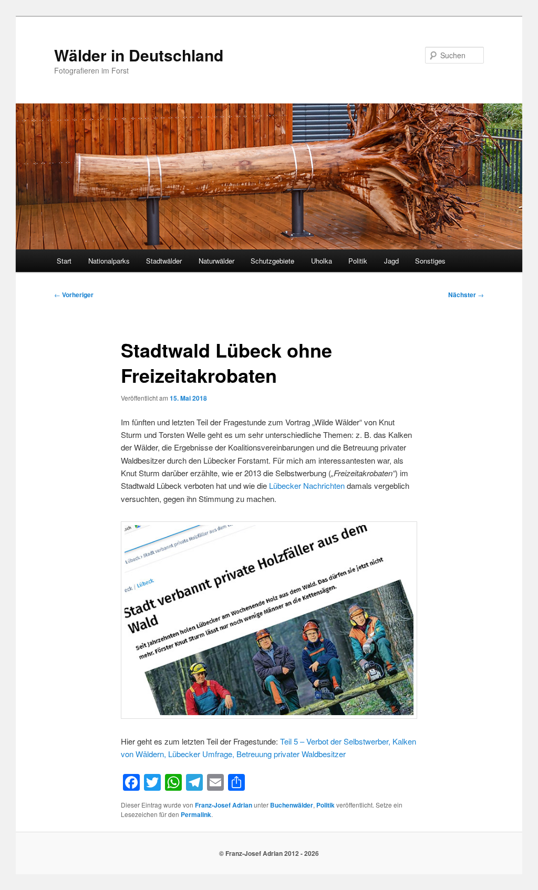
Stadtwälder (164, 261)
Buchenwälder (291, 805)
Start (64, 261)
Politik (357, 261)
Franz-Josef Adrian (223, 805)
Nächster (466, 294)
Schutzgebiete (272, 261)
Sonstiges (430, 261)
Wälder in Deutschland (138, 55)
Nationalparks (109, 261)
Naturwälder (216, 261)
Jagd (391, 261)
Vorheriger (74, 294)
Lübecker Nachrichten (307, 485)
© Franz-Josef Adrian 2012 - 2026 (269, 853)
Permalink (196, 814)
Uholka (321, 261)
